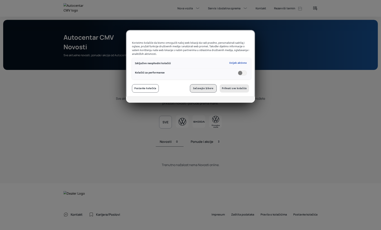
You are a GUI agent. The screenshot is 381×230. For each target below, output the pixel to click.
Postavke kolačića (145, 88)
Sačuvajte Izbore (203, 88)
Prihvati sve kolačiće (234, 88)
